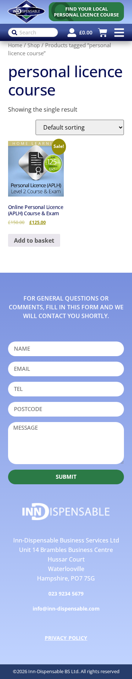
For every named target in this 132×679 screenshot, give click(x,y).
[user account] (71, 32)
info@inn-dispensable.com (66, 608)
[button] (119, 32)
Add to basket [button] (34, 240)
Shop (33, 45)
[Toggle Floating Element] (114, 662)
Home (15, 45)
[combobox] (33, 32)
